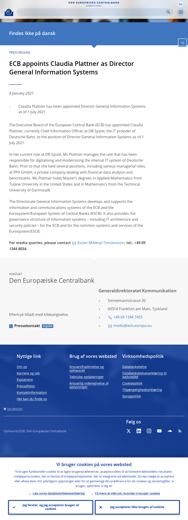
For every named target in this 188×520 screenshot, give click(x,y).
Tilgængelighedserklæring (142, 390)
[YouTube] (159, 430)
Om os (22, 367)
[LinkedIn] (138, 430)
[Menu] (181, 12)
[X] (128, 430)
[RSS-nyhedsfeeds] (180, 430)
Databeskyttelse (134, 367)
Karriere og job (28, 373)
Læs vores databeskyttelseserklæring (59, 493)
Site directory (14, 409)
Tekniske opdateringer (86, 377)
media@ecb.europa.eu (132, 326)
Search (168, 12)
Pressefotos (26, 386)
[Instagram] (149, 430)
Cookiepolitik (132, 383)
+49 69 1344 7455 (127, 317)
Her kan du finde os (32, 399)
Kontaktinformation (32, 392)
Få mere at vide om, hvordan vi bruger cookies (127, 493)
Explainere (25, 380)
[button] (180, 4)
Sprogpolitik (131, 396)
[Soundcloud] (169, 430)
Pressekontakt (27, 326)
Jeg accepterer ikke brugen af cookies (137, 507)
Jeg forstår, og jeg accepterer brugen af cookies (51, 507)
